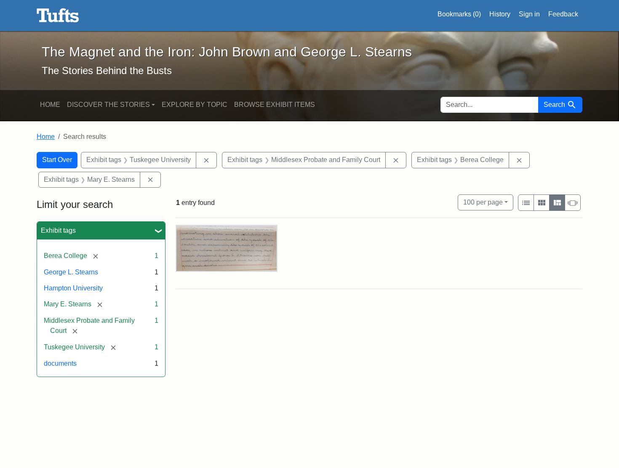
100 (483, 202)
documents (60, 363)
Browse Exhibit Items (274, 104)
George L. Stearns (71, 272)
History (499, 14)
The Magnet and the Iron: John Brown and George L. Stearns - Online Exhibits (58, 16)
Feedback (563, 14)
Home (50, 104)
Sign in (529, 14)
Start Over (57, 159)
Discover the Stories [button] (108, 104)
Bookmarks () (459, 14)
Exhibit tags (58, 230)
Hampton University (73, 288)
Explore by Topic (194, 104)
